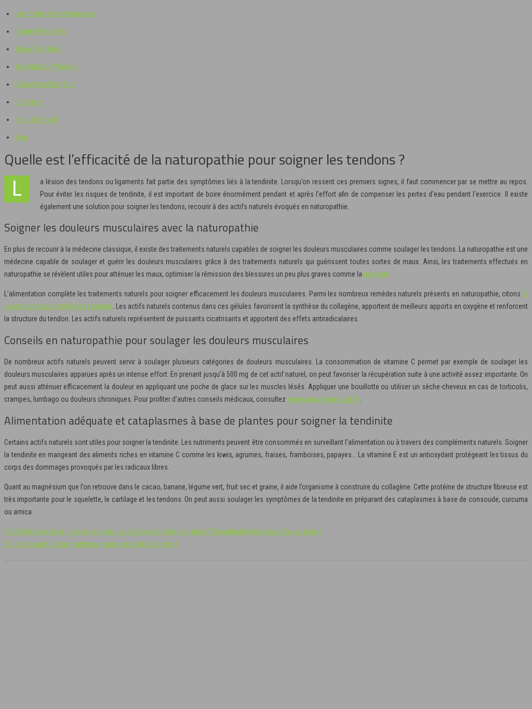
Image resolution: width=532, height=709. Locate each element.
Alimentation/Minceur (46, 66)
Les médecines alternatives (55, 13)
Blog (21, 137)
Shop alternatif (36, 119)
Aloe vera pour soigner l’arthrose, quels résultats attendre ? (91, 544)
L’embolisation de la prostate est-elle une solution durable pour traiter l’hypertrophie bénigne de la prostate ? (163, 531)
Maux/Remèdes (38, 49)
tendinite (376, 274)
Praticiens (29, 102)
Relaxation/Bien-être (44, 84)
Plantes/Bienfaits (40, 31)
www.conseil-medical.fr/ (323, 399)
